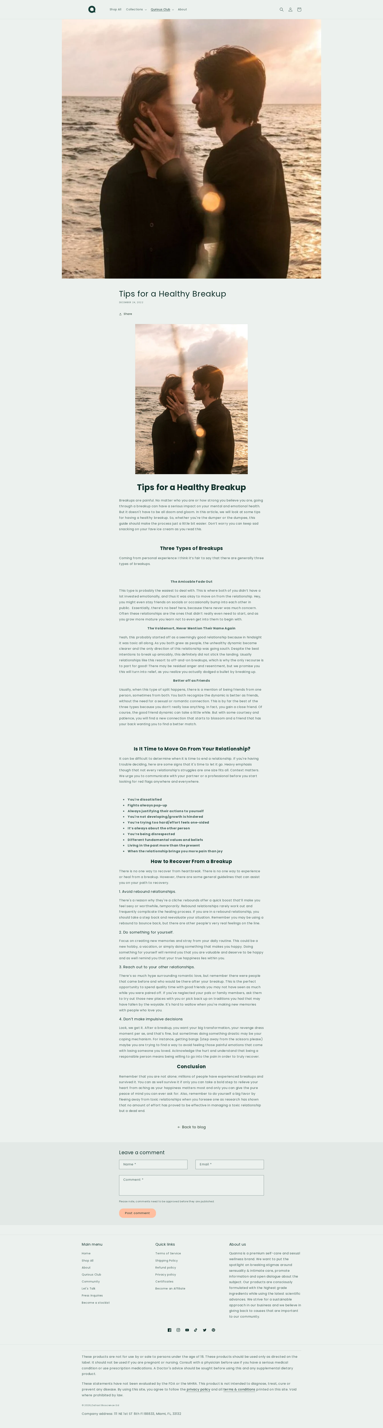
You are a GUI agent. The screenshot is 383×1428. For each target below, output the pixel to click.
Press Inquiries (92, 1295)
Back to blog (194, 1126)
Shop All (88, 1261)
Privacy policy (165, 1275)
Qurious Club (91, 1275)
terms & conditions (239, 1389)
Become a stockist (96, 1303)
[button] (136, 9)
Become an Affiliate (170, 1289)
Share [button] (128, 314)
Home (86, 1253)
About (86, 1268)
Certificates (164, 1282)
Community (91, 1282)
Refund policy (165, 1268)
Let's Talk (89, 1289)
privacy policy (198, 1389)
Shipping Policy (166, 1261)
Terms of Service (168, 1253)
